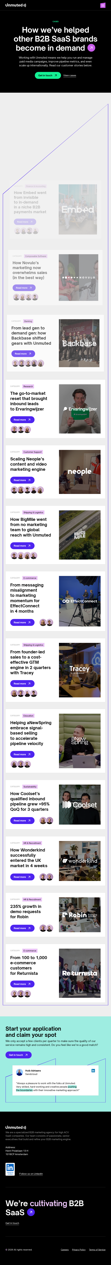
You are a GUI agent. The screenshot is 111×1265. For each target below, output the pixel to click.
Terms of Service (97, 1249)
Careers (65, 1249)
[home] (15, 5)
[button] (103, 5)
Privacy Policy (79, 1249)
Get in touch (12, 1223)
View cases (69, 75)
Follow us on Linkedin (31, 1173)
